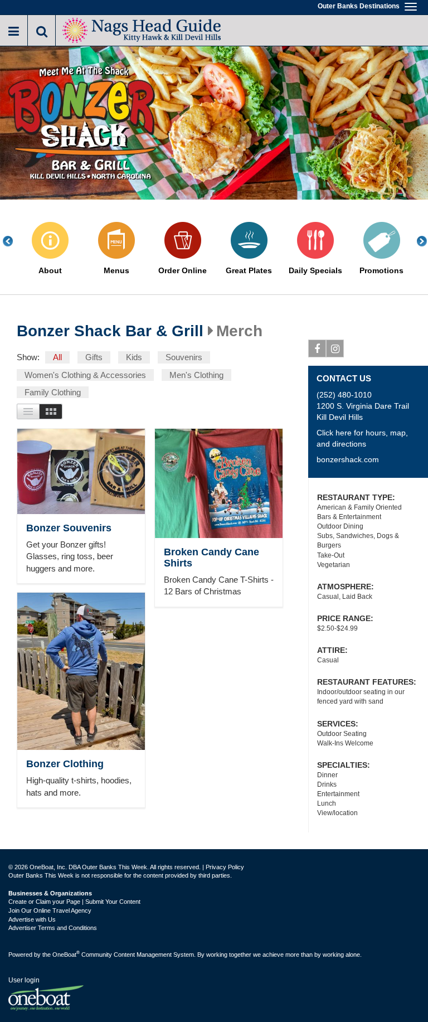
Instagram (335, 348)
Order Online (182, 271)
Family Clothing (53, 392)
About (50, 271)
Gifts (94, 357)
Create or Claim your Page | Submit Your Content (74, 901)
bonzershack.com (348, 459)
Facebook (317, 348)
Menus (116, 271)
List (28, 411)
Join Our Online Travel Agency (49, 910)
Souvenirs (184, 357)
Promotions (381, 271)
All (57, 357)
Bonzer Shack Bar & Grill (110, 331)
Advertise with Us (32, 919)
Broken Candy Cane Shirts (211, 557)
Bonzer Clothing (65, 763)
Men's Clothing (196, 375)
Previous (14, 241)
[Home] (142, 29)
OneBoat (66, 954)
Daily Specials (315, 271)
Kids (134, 357)
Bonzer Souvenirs (68, 528)
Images (51, 411)
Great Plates (249, 271)
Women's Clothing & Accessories (85, 375)
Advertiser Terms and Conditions (52, 927)
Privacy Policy (225, 867)
